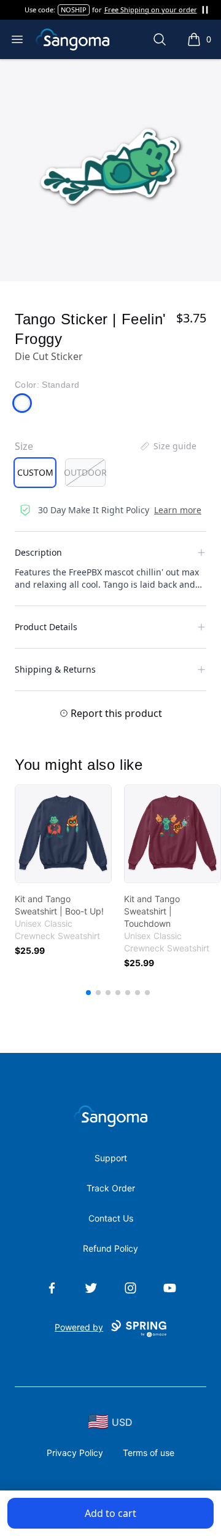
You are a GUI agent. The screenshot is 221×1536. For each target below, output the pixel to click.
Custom (35, 472)
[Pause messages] (205, 10)
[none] (167, 446)
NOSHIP (74, 9)
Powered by (79, 1327)
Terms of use (148, 1452)
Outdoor (85, 472)
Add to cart (110, 1513)
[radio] (35, 472)
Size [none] (24, 446)
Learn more (177, 510)
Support (111, 1158)
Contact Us (110, 1218)
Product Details (46, 627)
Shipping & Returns (55, 669)
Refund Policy (110, 1248)
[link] (63, 833)
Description (38, 552)
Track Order (111, 1188)
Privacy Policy (75, 1452)
